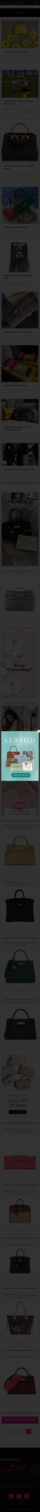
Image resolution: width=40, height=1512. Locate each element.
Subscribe (31, 1509)
